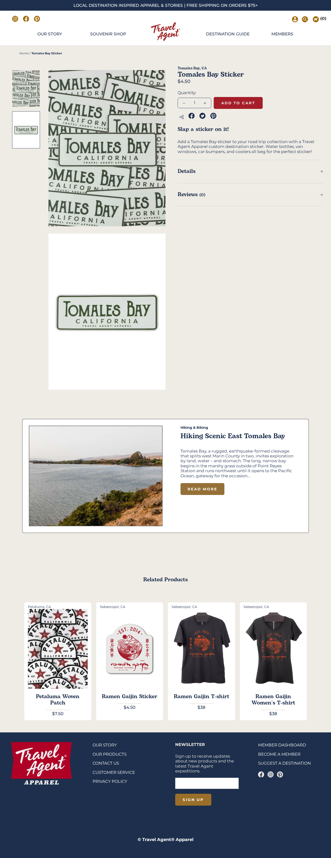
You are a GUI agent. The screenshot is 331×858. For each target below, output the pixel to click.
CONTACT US (106, 763)
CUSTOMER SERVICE (114, 772)
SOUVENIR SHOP (108, 34)
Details (187, 171)
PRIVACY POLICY (110, 781)
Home (24, 53)
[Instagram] (271, 774)
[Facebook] (261, 774)
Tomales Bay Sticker (47, 53)
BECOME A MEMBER (279, 754)
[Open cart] (316, 19)
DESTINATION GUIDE (228, 34)
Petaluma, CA (39, 607)
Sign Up (193, 799)
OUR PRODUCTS (109, 754)
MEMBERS (282, 34)
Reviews (191, 195)
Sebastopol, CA (112, 607)
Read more (202, 489)
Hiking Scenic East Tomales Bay (233, 436)
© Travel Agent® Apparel (165, 839)
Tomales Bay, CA (192, 68)
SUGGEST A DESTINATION (284, 763)
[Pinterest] (280, 774)
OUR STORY (49, 34)
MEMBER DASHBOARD (282, 745)
